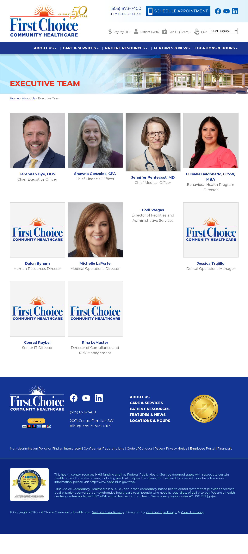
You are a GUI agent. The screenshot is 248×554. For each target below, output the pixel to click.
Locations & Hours (215, 48)
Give (204, 32)
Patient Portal (149, 32)
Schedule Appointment (181, 11)
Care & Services (79, 48)
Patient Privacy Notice (171, 448)
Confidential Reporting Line (104, 448)
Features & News (172, 48)
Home (14, 98)
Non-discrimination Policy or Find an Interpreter (45, 448)
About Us (44, 48)
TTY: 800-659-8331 (125, 14)
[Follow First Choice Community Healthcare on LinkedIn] (235, 11)
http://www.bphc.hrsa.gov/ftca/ (112, 482)
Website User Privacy (108, 512)
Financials (225, 448)
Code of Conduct (139, 448)
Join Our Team (179, 32)
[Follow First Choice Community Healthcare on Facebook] (218, 11)
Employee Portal (202, 448)
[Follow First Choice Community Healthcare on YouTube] (226, 11)
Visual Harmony (192, 512)
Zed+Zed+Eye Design (161, 512)
